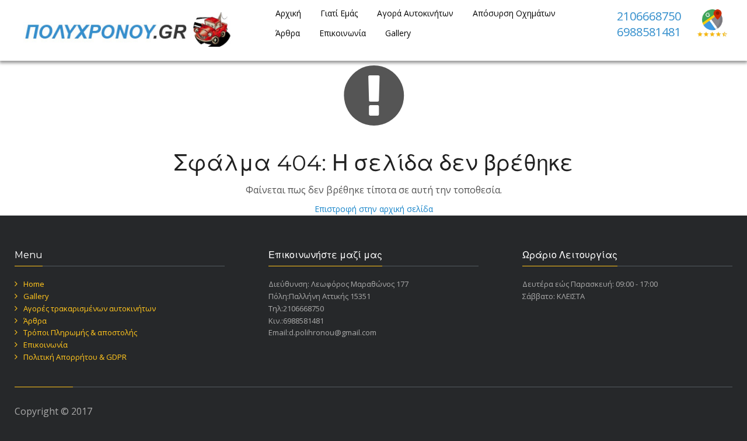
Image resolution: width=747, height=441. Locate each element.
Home (33, 284)
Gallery (398, 33)
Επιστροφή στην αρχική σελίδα (374, 208)
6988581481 (649, 32)
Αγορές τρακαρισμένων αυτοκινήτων (89, 308)
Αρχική (288, 13)
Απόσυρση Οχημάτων (514, 13)
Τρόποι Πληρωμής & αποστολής (80, 332)
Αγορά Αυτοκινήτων (415, 13)
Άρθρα (287, 33)
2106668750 (649, 16)
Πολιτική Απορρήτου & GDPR (75, 357)
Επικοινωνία (342, 33)
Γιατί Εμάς (339, 13)
